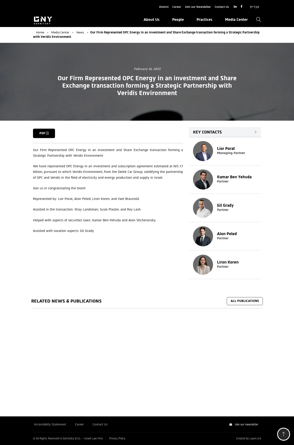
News (80, 32)
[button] (283, 435)
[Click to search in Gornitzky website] (258, 20)
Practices (204, 19)
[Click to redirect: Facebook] (241, 7)
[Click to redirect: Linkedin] (235, 7)
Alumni (164, 7)
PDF (42, 133)
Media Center (236, 19)
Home (40, 32)
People (178, 19)
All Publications (245, 301)
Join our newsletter (246, 424)
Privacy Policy (117, 438)
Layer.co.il (255, 438)
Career (176, 7)
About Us (151, 19)
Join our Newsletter (198, 7)
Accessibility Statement (50, 424)
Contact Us (222, 7)
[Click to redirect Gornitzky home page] (69, 20)
